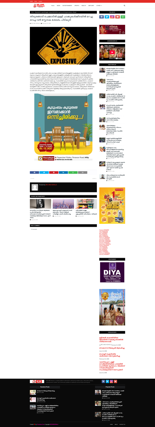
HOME (31, 1)
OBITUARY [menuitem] (91, 5)
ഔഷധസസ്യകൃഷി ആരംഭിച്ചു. (112, 348)
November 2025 (105, 241)
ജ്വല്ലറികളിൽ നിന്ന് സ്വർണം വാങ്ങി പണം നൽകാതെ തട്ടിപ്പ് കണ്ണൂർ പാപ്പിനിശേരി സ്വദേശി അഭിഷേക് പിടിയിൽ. (115, 71)
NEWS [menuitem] (58, 5)
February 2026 (104, 237)
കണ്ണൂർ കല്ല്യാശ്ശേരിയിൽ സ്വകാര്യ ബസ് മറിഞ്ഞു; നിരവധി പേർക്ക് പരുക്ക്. (114, 140)
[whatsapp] (123, 16)
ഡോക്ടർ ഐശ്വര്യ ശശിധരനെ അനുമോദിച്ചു (109, 355)
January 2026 (104, 239)
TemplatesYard (40, 424)
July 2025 (103, 246)
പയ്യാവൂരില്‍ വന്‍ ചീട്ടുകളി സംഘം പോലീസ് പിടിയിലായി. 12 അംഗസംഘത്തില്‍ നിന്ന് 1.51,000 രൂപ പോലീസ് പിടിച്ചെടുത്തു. (115, 97)
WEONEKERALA (54, 424)
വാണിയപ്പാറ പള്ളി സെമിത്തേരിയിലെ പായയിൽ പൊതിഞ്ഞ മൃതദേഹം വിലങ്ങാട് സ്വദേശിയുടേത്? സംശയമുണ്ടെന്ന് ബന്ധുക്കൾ (112, 366)
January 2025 (104, 254)
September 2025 (105, 244)
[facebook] (101, 16)
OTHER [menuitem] (98, 5)
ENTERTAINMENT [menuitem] (67, 5)
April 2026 (103, 235)
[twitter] (107, 16)
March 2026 (103, 236)
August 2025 (104, 245)
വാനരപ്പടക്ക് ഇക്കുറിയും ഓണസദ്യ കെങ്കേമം (113, 119)
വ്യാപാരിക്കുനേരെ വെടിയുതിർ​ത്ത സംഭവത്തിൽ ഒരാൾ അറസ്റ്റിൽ (115, 176)
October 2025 (104, 242)
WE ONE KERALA (35, 23)
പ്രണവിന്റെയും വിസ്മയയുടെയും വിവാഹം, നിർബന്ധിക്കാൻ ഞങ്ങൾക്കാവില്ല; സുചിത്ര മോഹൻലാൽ (114, 129)
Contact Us (122, 424)
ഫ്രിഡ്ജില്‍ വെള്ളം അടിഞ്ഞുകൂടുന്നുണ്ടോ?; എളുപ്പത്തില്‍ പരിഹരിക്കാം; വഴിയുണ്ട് (86, 212)
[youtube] (117, 16)
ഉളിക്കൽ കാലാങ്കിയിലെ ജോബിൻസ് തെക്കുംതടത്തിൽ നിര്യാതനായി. (111, 339)
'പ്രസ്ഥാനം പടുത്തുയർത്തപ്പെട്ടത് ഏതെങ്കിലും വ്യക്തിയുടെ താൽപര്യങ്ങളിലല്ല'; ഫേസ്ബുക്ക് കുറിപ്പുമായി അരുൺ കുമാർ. (114, 84)
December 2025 (104, 240)
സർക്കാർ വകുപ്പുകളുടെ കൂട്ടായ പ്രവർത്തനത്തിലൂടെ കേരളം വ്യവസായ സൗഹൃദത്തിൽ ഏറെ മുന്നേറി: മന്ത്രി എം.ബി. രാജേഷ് (115, 166)
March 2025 (103, 251)
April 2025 (103, 250)
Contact (40, 1)
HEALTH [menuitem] (84, 5)
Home (32, 12)
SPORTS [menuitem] (77, 5)
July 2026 (103, 231)
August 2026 (104, 230)
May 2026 (103, 233)
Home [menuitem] (52, 5)
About (35, 1)
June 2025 (103, 248)
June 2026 (103, 232)
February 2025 (104, 253)
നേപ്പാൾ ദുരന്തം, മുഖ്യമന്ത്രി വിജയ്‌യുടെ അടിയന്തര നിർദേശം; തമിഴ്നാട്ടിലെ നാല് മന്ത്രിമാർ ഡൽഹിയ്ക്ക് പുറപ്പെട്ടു (114, 109)
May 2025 (103, 249)
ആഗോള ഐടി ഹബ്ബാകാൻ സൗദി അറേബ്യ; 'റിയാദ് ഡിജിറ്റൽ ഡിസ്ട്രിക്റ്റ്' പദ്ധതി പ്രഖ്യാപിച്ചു (62, 212)
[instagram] (112, 16)
